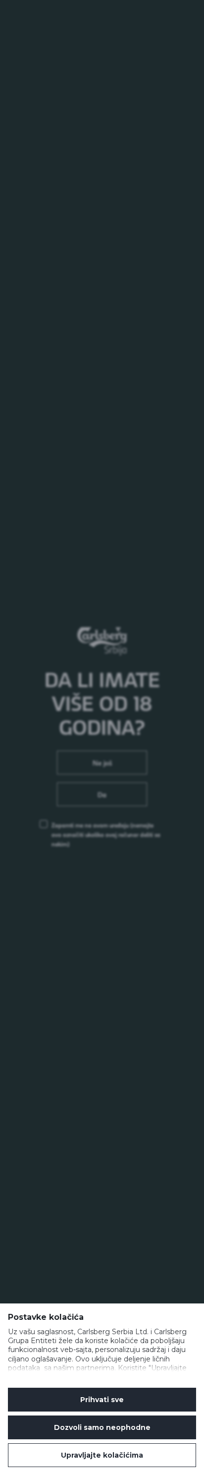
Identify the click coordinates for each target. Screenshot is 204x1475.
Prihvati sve (102, 1399)
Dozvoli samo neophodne (102, 1427)
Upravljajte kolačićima (102, 1455)
